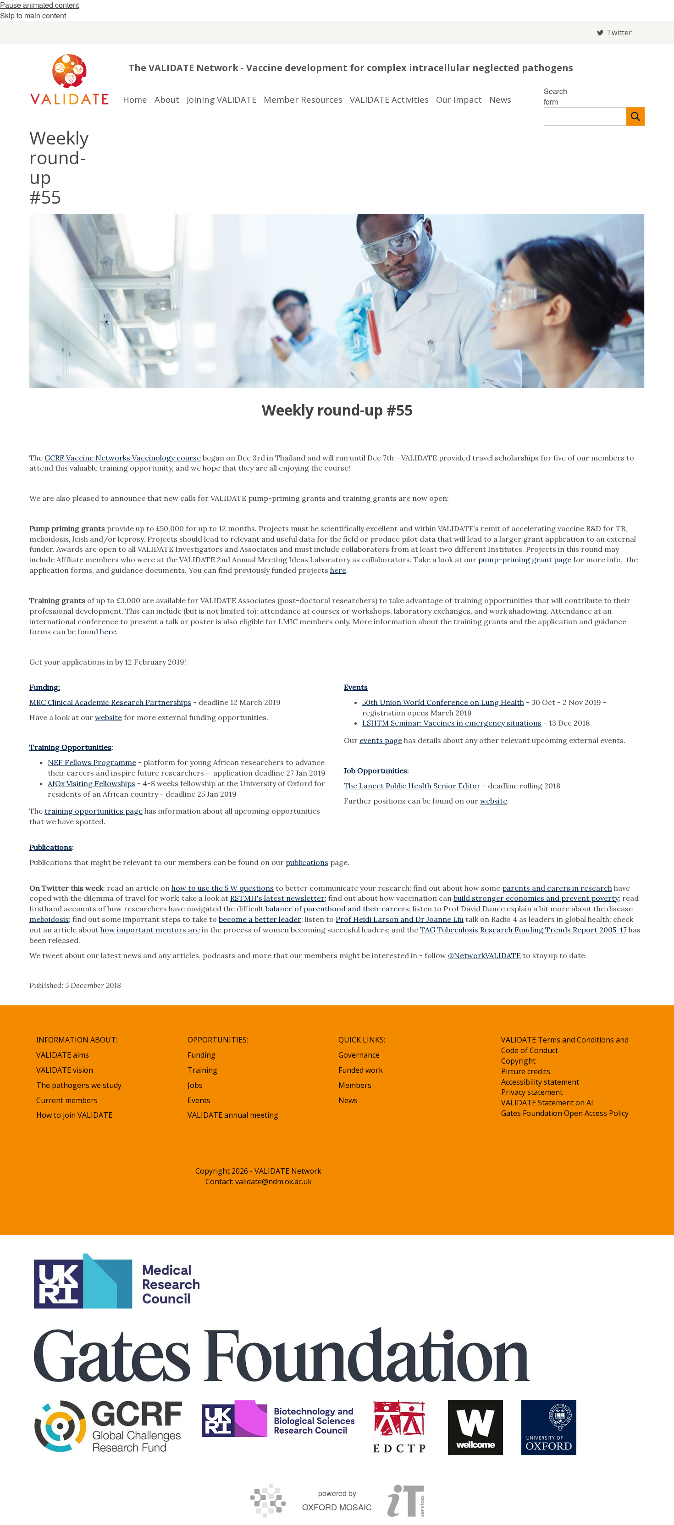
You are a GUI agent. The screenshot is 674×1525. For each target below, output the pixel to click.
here (338, 570)
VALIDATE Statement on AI (547, 1103)
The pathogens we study (79, 1085)
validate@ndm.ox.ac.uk (273, 1181)
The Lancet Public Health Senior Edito (410, 785)
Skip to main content (33, 15)
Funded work (360, 1070)
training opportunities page (93, 810)
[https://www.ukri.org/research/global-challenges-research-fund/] (108, 1427)
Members (354, 1085)
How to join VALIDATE (74, 1115)
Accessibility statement (540, 1082)
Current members (67, 1100)
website (108, 717)
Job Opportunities (375, 770)
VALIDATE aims (62, 1055)
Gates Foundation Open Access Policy (565, 1113)
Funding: (44, 687)
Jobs (195, 1085)
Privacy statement (532, 1092)
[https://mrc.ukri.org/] (118, 1281)
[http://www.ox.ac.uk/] (548, 1427)
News (348, 1100)
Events (356, 687)
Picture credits (525, 1071)
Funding (201, 1055)
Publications (50, 847)
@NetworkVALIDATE (484, 955)
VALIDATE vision (64, 1070)
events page (380, 740)
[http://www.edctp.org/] (401, 1427)
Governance (359, 1055)
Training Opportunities (70, 747)
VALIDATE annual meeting (233, 1115)
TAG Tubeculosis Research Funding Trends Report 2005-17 (523, 929)
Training (202, 1070)
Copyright (518, 1061)
